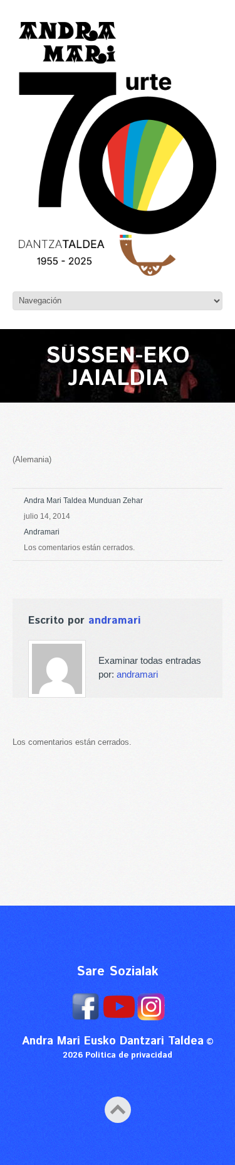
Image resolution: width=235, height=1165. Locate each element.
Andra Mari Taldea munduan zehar (83, 500)
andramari (42, 532)
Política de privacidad (128, 1055)
